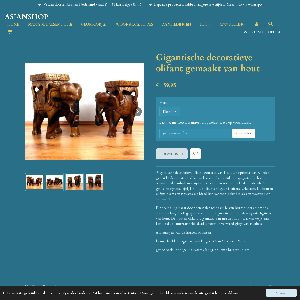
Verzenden (243, 133)
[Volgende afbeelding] (137, 111)
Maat (163, 102)
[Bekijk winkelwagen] (10, 32)
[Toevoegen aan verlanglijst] (195, 153)
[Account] (256, 24)
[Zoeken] (270, 24)
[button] (34, 182)
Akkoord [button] (281, 293)
